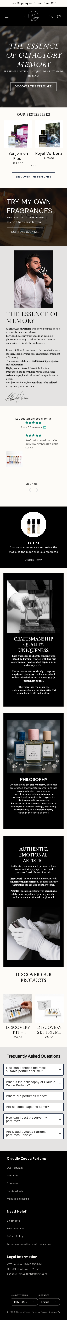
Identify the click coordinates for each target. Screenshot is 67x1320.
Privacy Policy (15, 1228)
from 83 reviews (31, 427)
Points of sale (15, 1191)
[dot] (31, 165)
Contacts (12, 1183)
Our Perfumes (15, 1167)
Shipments (13, 1220)
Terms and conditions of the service (29, 1244)
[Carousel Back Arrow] (11, 143)
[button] (7, 16)
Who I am (13, 1175)
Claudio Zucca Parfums (28, 1312)
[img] (33, 422)
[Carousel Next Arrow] (56, 143)
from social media (18, 1198)
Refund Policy (15, 1236)
